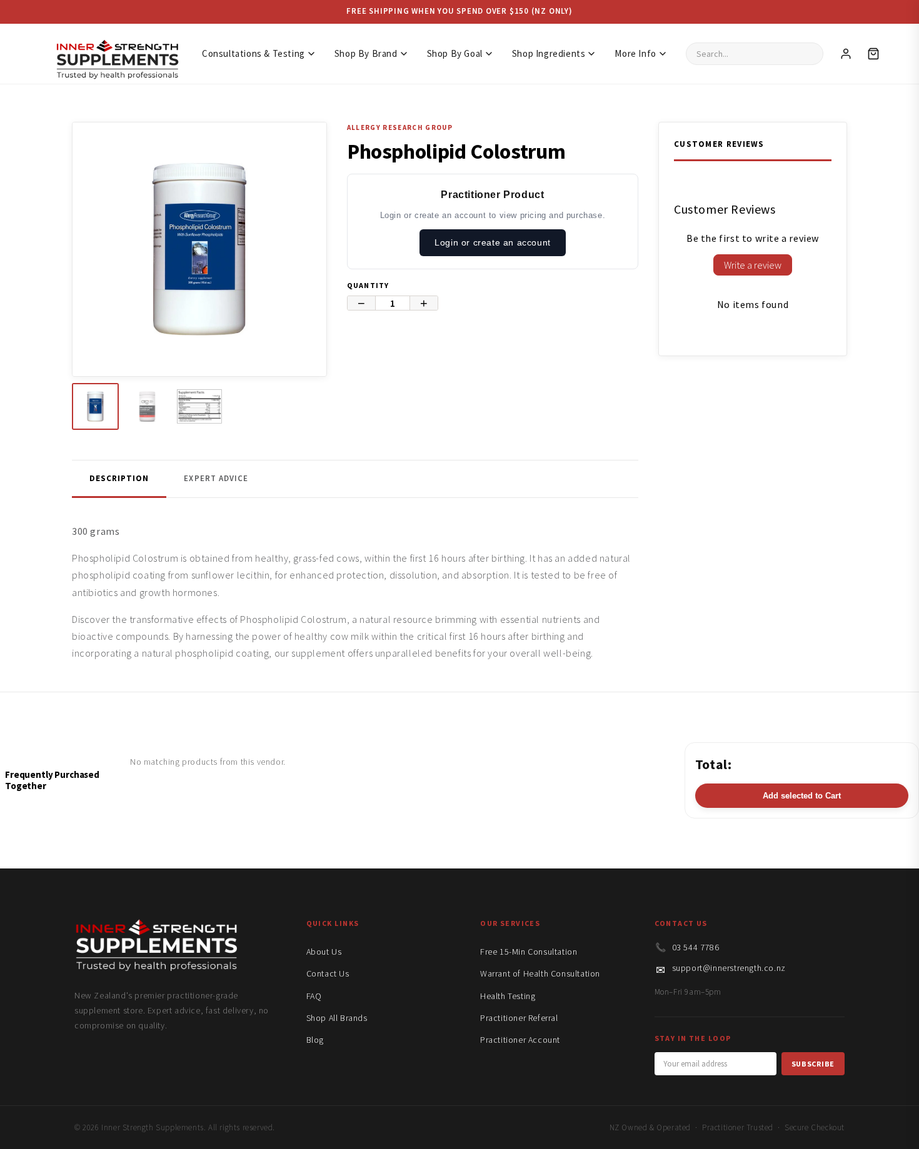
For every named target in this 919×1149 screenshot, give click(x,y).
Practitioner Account (520, 1039)
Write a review (752, 265)
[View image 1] (95, 406)
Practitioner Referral (519, 1017)
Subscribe (813, 1063)
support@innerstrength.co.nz (729, 967)
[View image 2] (147, 406)
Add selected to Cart (802, 795)
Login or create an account (492, 242)
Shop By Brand (366, 53)
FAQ (314, 996)
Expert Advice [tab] (216, 478)
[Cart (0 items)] (873, 53)
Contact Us (327, 973)
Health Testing (507, 996)
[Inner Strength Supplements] (117, 53)
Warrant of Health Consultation (540, 973)
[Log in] (845, 53)
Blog (315, 1039)
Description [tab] (119, 478)
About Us (324, 951)
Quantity (368, 285)
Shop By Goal (455, 53)
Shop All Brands (337, 1017)
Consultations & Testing (253, 53)
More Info (635, 53)
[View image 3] (199, 406)
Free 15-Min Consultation (528, 951)
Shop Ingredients (549, 53)
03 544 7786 (696, 947)
